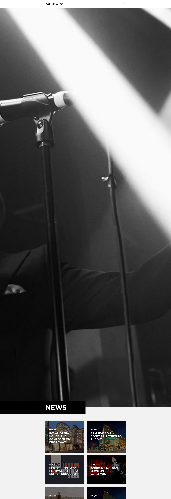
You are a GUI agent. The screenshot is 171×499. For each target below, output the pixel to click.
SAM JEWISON (55, 4)
